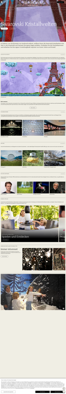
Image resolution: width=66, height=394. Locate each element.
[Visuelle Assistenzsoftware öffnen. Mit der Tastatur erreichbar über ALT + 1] (64, 388)
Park (19, 151)
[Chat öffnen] (64, 391)
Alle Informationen (6, 239)
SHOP (50, 8)
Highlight (62, 63)
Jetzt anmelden (4, 256)
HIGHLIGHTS (33, 8)
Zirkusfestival (13, 28)
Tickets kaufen (4, 28)
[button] (62, 204)
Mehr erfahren (33, 107)
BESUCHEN (16, 8)
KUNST (41, 8)
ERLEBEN (24, 8)
